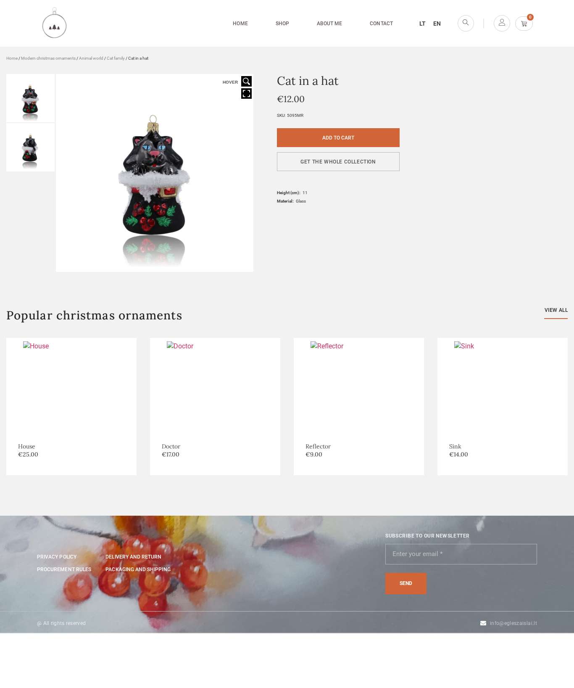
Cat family (116, 58)
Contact (381, 23)
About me (329, 23)
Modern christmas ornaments (48, 58)
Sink (455, 446)
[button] (338, 161)
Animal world (91, 58)
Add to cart (338, 138)
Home (240, 23)
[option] (215, 406)
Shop (282, 23)
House (26, 446)
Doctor (171, 446)
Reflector (318, 446)
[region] (109, 627)
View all (556, 310)
